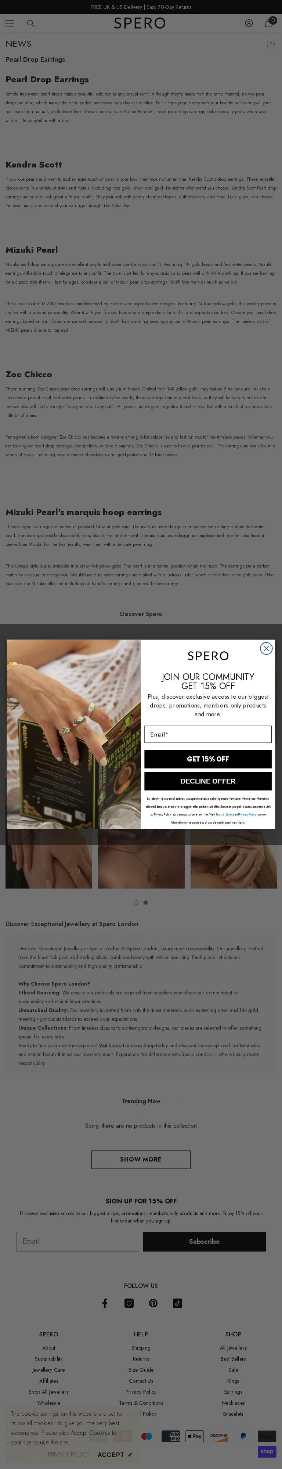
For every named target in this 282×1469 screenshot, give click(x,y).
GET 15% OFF (208, 759)
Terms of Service (225, 815)
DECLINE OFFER (208, 781)
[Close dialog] (266, 648)
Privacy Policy (247, 815)
